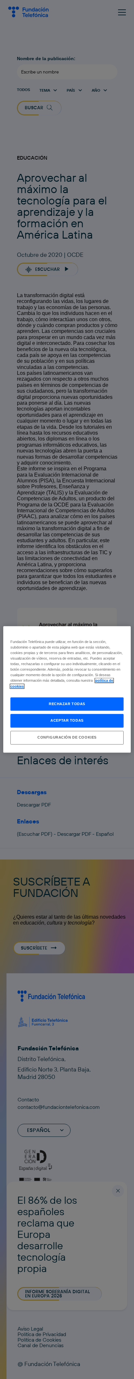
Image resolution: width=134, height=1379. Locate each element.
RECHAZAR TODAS (67, 704)
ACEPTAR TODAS (66, 721)
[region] (66, 689)
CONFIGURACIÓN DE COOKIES (67, 738)
